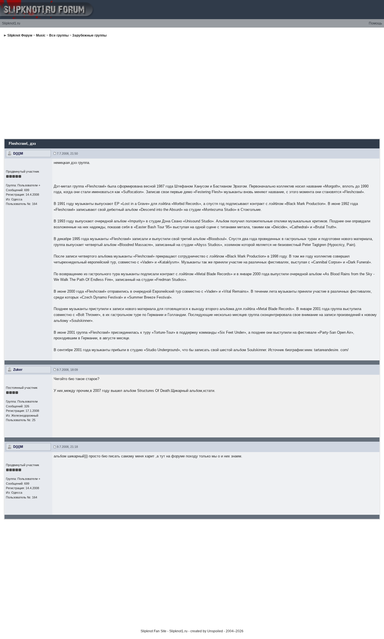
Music (41, 35)
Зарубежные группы (89, 35)
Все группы (59, 35)
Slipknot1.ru (11, 23)
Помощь (375, 23)
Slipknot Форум (19, 35)
